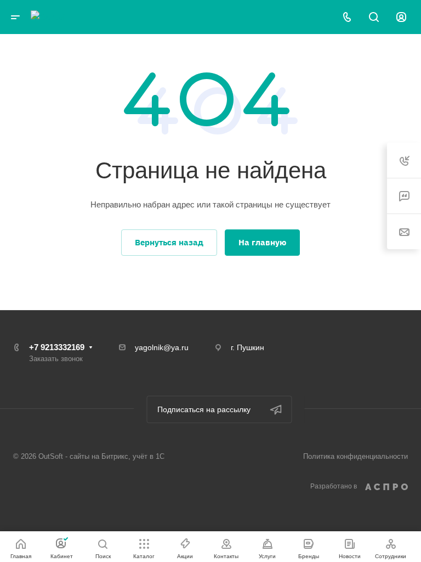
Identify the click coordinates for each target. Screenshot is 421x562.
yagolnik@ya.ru (162, 347)
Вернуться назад (169, 242)
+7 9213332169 (56, 347)
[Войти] (401, 17)
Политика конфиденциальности (355, 456)
